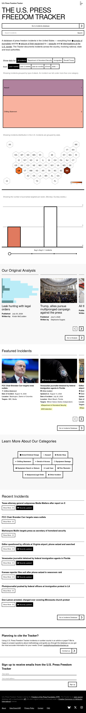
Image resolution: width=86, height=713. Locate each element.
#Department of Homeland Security (53, 405)
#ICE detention (46, 409)
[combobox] (43, 32)
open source (78, 697)
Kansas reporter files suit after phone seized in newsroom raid (32, 572)
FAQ (48, 708)
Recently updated (25, 508)
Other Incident (47, 391)
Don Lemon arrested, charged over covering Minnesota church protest (36, 599)
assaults (52, 43)
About (4, 708)
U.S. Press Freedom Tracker (12, 3)
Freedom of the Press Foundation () (45, 697)
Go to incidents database (40, 26)
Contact (40, 708)
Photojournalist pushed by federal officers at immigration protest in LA (36, 586)
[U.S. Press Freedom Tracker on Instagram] (81, 707)
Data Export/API (15, 708)
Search (80, 33)
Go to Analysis (72, 338)
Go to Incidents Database (68, 428)
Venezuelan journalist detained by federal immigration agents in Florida (57, 386)
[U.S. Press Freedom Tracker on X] (75, 707)
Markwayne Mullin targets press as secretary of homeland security (34, 530)
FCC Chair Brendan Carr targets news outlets (18, 386)
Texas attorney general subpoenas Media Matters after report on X (33, 503)
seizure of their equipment (32, 43)
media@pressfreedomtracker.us (55, 645)
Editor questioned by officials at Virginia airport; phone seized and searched (38, 544)
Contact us (66, 651)
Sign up (72, 684)
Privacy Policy (29, 708)
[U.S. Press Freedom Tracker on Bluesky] (69, 707)
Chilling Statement (10, 391)
